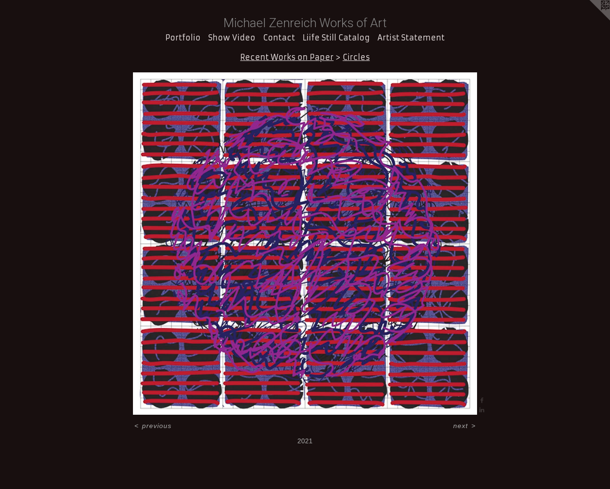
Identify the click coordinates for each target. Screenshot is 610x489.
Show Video (231, 37)
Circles (356, 57)
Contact (279, 37)
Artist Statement (411, 37)
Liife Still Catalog (336, 37)
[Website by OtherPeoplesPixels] (591, 19)
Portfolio (183, 37)
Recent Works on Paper (287, 57)
